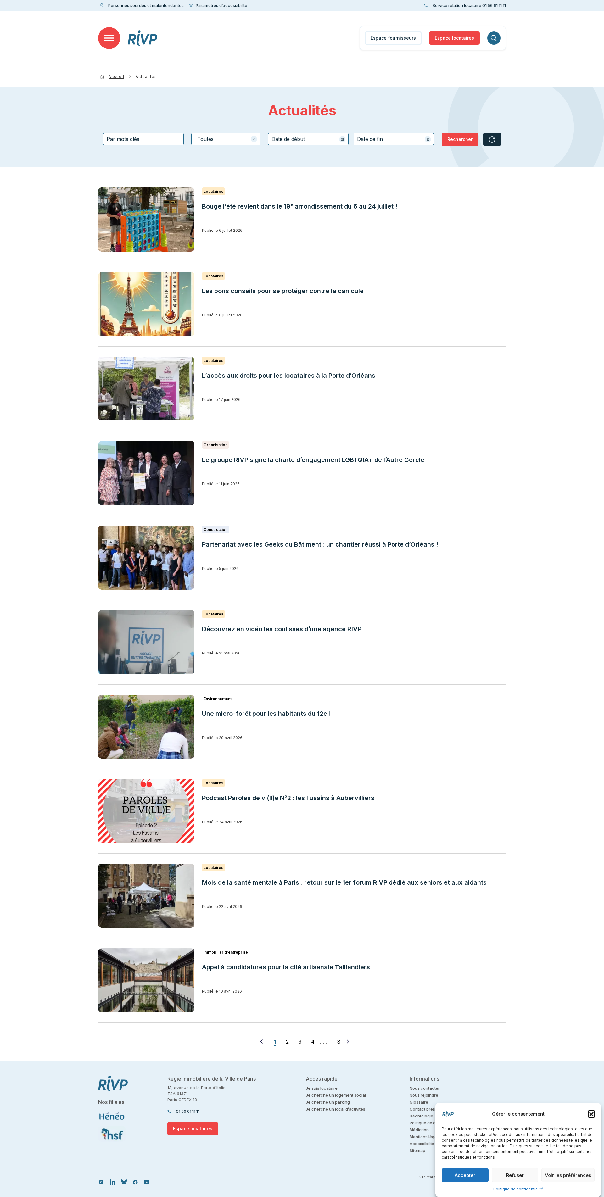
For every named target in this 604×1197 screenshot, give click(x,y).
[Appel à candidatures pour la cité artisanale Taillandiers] (146, 980)
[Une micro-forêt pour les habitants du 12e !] (146, 727)
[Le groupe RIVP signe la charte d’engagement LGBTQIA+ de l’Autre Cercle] (146, 473)
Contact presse (425, 1108)
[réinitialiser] (492, 139)
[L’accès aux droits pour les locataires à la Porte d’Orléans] (146, 389)
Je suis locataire (322, 1088)
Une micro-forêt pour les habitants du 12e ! (266, 713)
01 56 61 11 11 (187, 1111)
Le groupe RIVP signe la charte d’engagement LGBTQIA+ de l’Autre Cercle (313, 460)
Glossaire (419, 1102)
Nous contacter (425, 1088)
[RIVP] (143, 38)
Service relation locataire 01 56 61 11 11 (469, 5)
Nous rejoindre (424, 1095)
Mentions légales (426, 1136)
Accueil (116, 76)
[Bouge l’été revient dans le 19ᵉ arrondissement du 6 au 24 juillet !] (146, 219)
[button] (591, 1114)
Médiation (419, 1129)
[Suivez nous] (101, 1181)
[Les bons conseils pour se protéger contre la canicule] (146, 304)
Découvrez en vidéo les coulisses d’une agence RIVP (281, 629)
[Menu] (109, 38)
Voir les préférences (568, 1175)
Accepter (465, 1175)
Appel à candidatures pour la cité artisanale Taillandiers (286, 967)
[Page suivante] (347, 1041)
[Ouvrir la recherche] (494, 38)
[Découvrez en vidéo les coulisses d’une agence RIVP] (146, 642)
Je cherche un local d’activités (335, 1108)
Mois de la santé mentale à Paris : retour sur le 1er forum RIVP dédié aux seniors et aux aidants (344, 882)
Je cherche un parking (328, 1102)
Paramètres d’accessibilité (221, 5)
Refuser (515, 1175)
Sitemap (417, 1150)
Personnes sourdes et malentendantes (146, 5)
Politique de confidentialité (518, 1189)
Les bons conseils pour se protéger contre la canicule (283, 291)
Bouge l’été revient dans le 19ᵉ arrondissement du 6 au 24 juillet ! (299, 206)
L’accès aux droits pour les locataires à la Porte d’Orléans (288, 375)
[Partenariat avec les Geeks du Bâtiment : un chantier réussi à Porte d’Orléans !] (146, 558)
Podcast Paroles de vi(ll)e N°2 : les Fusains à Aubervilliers (289, 798)
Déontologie (421, 1115)
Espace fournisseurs (393, 38)
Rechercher (460, 139)
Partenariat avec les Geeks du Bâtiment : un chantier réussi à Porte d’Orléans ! (320, 544)
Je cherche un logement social (336, 1095)
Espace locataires (454, 38)
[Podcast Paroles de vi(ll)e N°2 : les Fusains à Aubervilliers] (146, 811)
